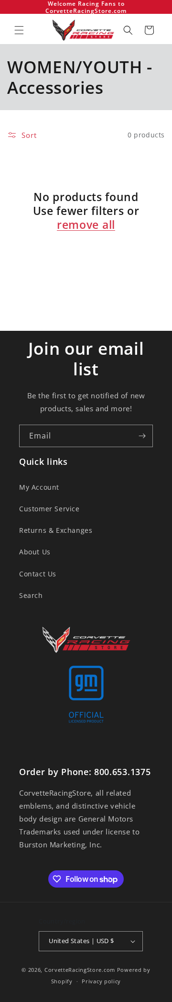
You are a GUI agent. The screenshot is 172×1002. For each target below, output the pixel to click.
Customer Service (49, 508)
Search (31, 595)
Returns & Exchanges (55, 530)
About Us (35, 551)
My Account (39, 487)
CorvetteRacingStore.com (79, 969)
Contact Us (37, 573)
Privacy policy (101, 981)
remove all (86, 225)
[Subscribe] (141, 436)
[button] (19, 30)
